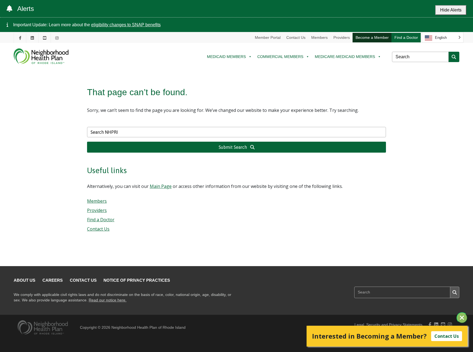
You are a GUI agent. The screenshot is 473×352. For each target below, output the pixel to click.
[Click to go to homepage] (41, 68)
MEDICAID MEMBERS (226, 56)
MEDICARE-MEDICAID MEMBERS (345, 56)
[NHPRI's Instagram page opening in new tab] (57, 38)
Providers (341, 37)
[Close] (462, 317)
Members (319, 37)
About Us (24, 280)
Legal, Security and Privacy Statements (388, 325)
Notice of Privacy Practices (136, 280)
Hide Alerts (451, 10)
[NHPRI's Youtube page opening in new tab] (45, 38)
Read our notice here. (107, 300)
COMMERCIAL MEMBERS (280, 56)
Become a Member (372, 37)
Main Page (161, 186)
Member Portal (268, 37)
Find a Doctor (406, 37)
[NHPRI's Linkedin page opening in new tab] (32, 38)
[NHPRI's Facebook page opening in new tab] (20, 38)
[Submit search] (453, 57)
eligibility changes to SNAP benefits (126, 24)
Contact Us (295, 37)
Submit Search (233, 147)
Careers (52, 280)
